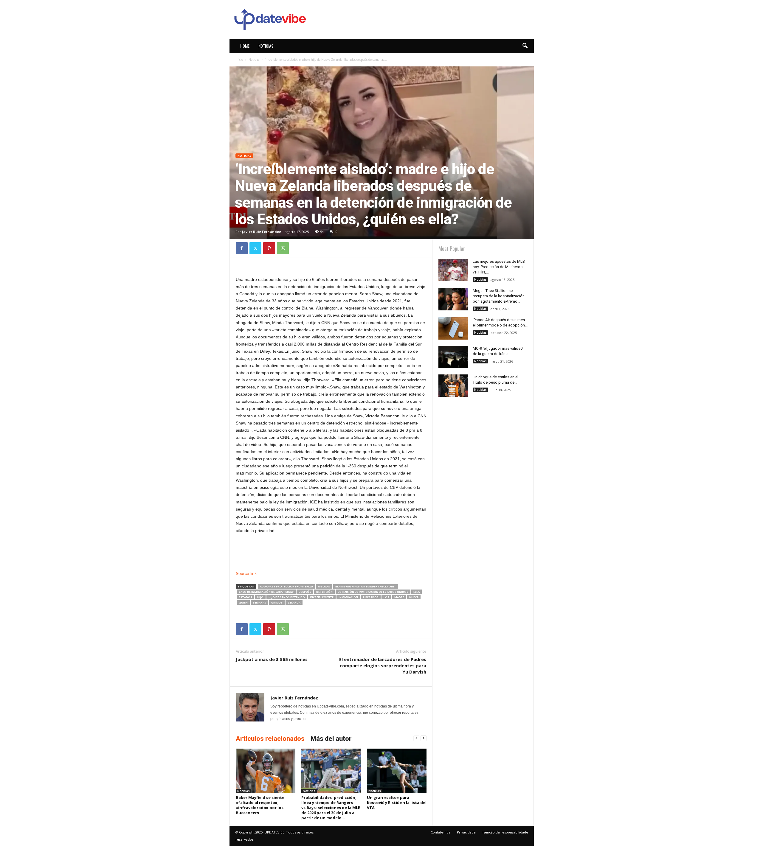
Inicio (239, 59)
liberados (371, 597)
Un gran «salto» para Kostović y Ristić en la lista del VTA (397, 802)
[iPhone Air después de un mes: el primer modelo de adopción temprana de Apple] (453, 328)
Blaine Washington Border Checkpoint (365, 586)
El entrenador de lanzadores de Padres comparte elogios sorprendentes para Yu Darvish (382, 665)
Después (305, 592)
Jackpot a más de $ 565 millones (272, 659)
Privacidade (466, 832)
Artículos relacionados (270, 738)
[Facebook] (242, 248)
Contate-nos (440, 832)
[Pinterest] (269, 248)
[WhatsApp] (283, 248)
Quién (243, 602)
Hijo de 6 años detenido (287, 597)
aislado (324, 586)
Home (244, 46)
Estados (245, 597)
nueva (413, 597)
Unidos (277, 602)
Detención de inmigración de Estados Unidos (373, 592)
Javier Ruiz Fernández (261, 231)
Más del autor (331, 738)
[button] (524, 45)
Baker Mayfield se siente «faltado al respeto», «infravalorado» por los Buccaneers (260, 805)
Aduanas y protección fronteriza (286, 586)
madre (399, 597)
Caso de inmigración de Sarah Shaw (266, 592)
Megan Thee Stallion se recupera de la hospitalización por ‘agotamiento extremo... (499, 296)
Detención (324, 592)
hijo (260, 597)
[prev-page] (416, 738)
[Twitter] (255, 248)
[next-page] (424, 738)
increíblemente (322, 597)
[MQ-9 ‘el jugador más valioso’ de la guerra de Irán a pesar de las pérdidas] (453, 357)
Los (386, 597)
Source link (246, 573)
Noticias (265, 46)
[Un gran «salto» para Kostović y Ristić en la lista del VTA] (397, 771)
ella (416, 592)
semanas (259, 602)
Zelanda (294, 602)
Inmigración (348, 597)
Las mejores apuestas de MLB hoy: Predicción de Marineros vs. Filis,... (499, 266)
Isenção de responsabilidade (505, 832)
